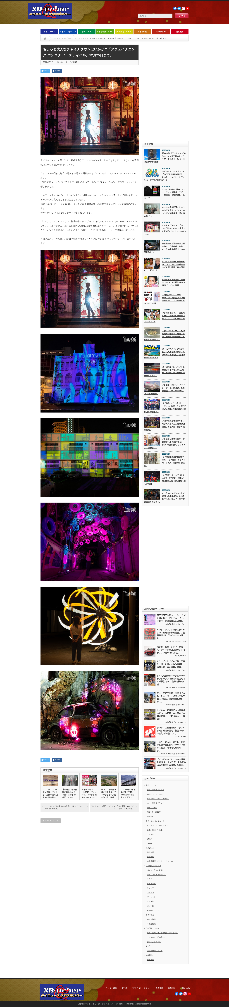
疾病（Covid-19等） (154, 812)
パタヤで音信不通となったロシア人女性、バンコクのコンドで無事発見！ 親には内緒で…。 (164, 211)
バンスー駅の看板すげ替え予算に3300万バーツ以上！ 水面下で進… (128, 794)
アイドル (150, 834)
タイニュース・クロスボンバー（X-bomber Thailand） (112, 1004)
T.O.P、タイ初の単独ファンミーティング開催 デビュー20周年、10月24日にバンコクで (165, 193)
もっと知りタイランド (155, 803)
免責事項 (159, 988)
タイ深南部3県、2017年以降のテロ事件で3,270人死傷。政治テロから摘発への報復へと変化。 (164, 371)
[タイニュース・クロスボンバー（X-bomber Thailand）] (50, 17)
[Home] (45, 38)
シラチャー (151, 879)
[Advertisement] (165, 91)
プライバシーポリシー (141, 988)
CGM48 (150, 843)
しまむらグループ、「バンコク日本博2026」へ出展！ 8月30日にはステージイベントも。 (165, 229)
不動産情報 (151, 924)
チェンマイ (151, 888)
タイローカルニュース (179, 641)
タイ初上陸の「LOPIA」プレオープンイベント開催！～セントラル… (89, 794)
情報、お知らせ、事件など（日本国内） (162, 933)
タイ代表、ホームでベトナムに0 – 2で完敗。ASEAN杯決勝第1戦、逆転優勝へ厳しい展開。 (165, 479)
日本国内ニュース (123, 32)
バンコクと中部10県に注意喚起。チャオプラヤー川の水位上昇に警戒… (108, 793)
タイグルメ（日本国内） (156, 937)
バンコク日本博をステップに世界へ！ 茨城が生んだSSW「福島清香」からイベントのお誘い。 (164, 443)
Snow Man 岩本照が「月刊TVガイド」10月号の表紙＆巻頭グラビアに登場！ (173, 282)
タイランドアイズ (154, 942)
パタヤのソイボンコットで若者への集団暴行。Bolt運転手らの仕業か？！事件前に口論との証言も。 (164, 497)
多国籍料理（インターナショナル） (160, 861)
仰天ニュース (152, 808)
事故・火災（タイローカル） (177, 753)
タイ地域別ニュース (105, 32)
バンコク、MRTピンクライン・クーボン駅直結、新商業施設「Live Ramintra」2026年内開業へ (164, 389)
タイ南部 (150, 906)
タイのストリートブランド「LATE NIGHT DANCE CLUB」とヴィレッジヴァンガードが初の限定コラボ (164, 175)
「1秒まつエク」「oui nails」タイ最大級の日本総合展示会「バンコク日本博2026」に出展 (164, 299)
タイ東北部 (151, 884)
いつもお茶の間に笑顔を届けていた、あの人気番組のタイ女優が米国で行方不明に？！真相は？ (164, 265)
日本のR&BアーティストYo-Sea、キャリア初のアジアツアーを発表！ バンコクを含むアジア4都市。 (165, 157)
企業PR (183, 655)
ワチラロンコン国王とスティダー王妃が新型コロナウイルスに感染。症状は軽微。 (112, 807)
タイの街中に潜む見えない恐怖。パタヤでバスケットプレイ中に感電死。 (66, 807)
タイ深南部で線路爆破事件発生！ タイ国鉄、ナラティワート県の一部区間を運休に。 (164, 461)
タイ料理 (150, 857)
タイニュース (49, 32)
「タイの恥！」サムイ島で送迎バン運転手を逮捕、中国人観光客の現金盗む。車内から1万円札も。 (164, 335)
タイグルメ (86, 32)
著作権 (124, 988)
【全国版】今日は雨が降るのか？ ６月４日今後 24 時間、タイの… (69, 793)
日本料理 (150, 852)
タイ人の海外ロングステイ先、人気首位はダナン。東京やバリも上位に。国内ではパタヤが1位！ (164, 353)
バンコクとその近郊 (68, 62)
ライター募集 (111, 988)
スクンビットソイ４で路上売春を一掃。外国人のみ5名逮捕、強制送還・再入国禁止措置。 (171, 664)
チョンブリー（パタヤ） (156, 875)
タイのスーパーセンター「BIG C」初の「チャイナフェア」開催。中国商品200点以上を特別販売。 (165, 407)
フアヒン (150, 892)
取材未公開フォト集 (154, 951)
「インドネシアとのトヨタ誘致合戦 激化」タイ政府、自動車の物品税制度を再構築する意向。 (171, 762)
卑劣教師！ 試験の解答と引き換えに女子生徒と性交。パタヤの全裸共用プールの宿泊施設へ (164, 247)
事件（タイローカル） (179, 624)
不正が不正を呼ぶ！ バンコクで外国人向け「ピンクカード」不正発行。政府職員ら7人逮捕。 (171, 618)
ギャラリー (161, 32)
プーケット (151, 897)
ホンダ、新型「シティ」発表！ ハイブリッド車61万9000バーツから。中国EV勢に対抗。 (171, 650)
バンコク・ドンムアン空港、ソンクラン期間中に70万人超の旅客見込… (50, 793)
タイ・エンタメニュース (68, 32)
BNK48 (149, 839)
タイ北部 (150, 901)
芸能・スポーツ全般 (154, 830)
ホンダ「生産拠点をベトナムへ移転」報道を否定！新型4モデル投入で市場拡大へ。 (171, 730)
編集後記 (179, 32)
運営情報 (172, 988)
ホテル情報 (151, 919)
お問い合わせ (186, 988)
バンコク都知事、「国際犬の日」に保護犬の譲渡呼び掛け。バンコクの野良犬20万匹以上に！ (164, 317)
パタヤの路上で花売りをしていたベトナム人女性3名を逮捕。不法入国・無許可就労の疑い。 (165, 425)
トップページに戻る (50, 820)
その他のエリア (153, 910)
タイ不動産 (142, 32)
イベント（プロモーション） (158, 825)
